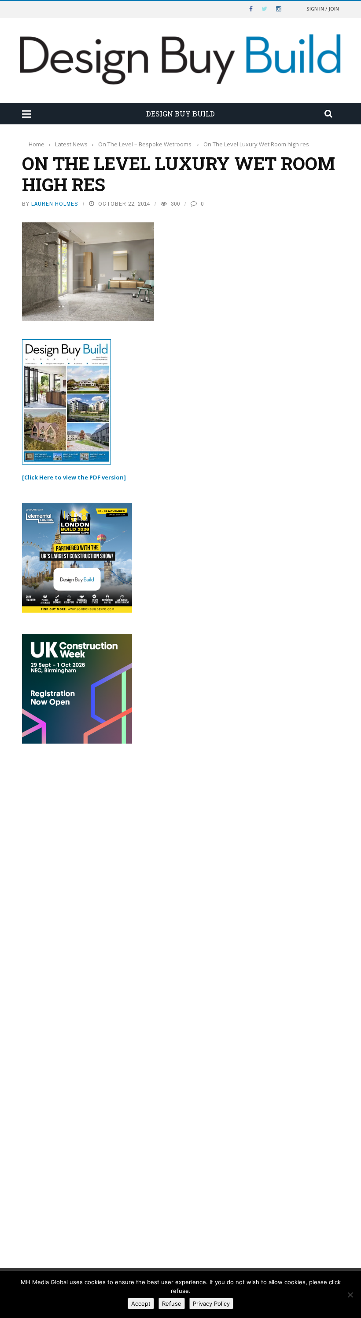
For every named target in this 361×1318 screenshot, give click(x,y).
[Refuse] (350, 1294)
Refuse (171, 1303)
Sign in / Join (322, 8)
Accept (141, 1303)
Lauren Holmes (54, 203)
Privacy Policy (211, 1303)
